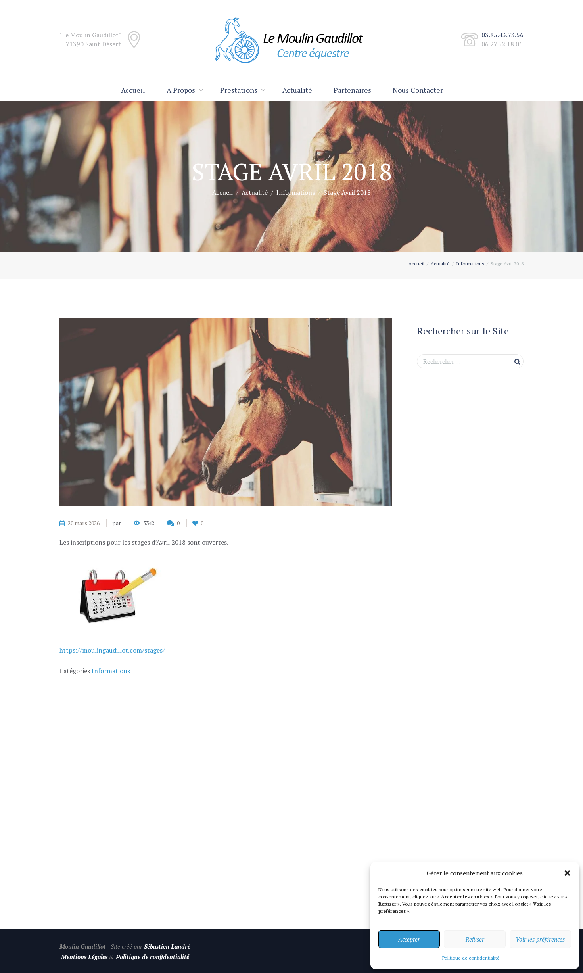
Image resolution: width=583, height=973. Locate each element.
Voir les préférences (540, 939)
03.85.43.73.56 (502, 35)
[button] (567, 873)
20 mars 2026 (84, 523)
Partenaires (352, 90)
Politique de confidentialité (471, 958)
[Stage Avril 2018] (225, 412)
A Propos (181, 90)
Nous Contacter (418, 90)
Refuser (475, 939)
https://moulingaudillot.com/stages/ (112, 650)
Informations (295, 192)
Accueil (133, 90)
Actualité (297, 90)
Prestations (238, 90)
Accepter (409, 939)
